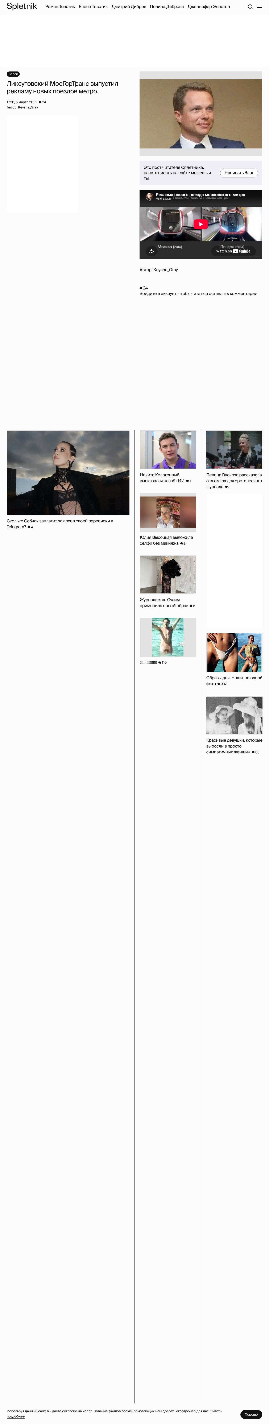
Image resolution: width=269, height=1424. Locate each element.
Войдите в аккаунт (158, 293)
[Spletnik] (22, 7)
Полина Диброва (167, 6)
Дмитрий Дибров (129, 6)
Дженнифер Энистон (209, 6)
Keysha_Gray (165, 270)
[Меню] (259, 6)
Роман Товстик (60, 6)
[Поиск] (250, 6)
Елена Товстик (93, 6)
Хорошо (251, 1414)
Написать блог (239, 173)
